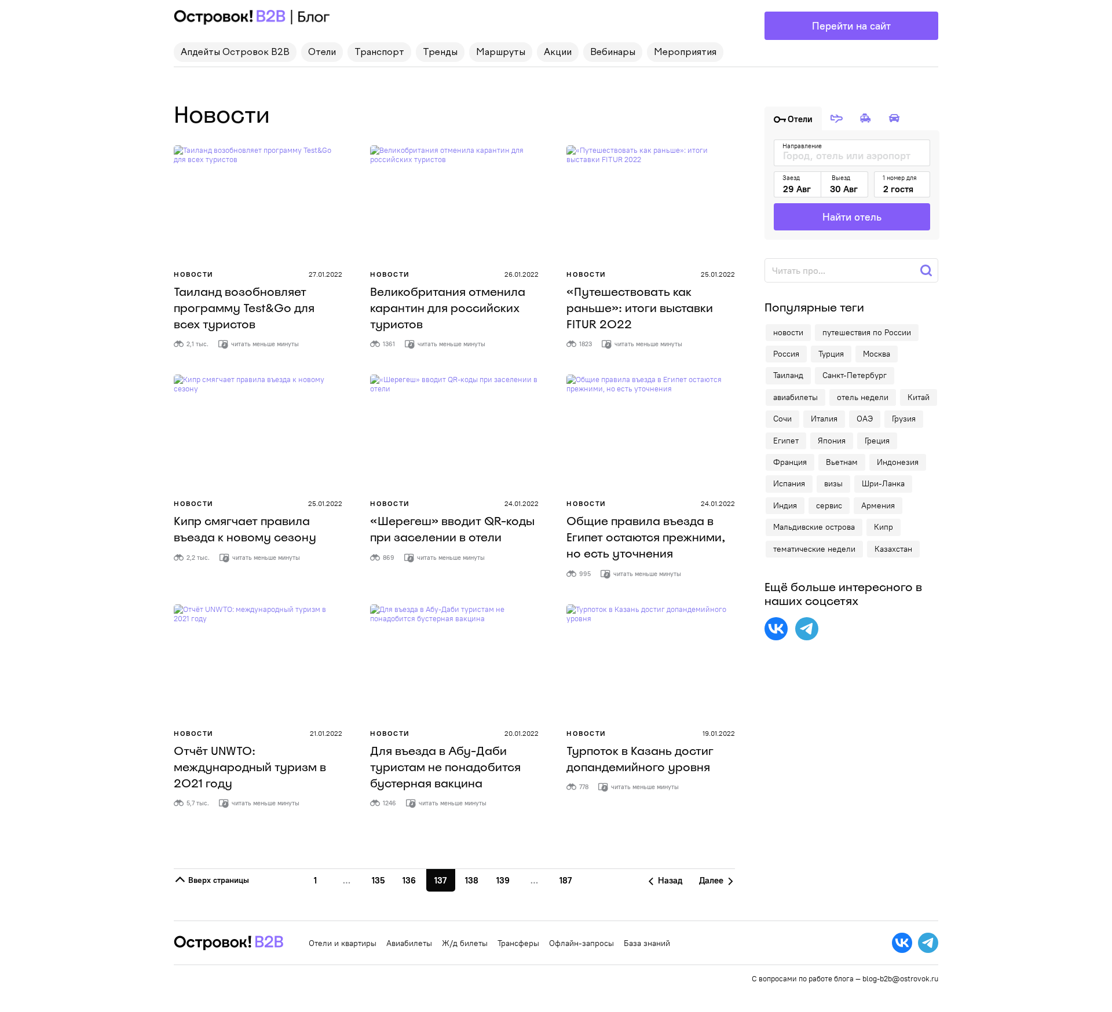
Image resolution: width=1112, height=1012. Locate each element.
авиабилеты (795, 397)
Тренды (440, 52)
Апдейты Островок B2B (235, 52)
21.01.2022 (326, 733)
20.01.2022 (521, 733)
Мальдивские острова (814, 527)
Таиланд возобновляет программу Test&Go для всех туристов (244, 308)
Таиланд (788, 375)
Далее (712, 880)
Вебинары (612, 52)
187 (565, 880)
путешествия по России (866, 332)
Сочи (782, 418)
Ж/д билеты (465, 943)
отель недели (862, 397)
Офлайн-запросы (581, 943)
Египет (786, 440)
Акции (558, 52)
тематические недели (814, 549)
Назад (669, 880)
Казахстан (893, 549)
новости (788, 332)
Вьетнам (842, 462)
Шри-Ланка (883, 483)
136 (409, 880)
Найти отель (851, 216)
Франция (790, 462)
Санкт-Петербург (854, 375)
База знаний (647, 943)
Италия (824, 418)
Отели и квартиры (342, 943)
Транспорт (379, 52)
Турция (831, 354)
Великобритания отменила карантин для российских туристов (447, 308)
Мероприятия (685, 52)
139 (503, 880)
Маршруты (500, 52)
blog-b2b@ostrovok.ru (900, 978)
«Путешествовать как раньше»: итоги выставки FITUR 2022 (639, 308)
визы (833, 483)
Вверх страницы (217, 880)
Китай (919, 397)
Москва (876, 354)
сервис (829, 505)
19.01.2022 (719, 733)
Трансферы (518, 943)
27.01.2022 (325, 274)
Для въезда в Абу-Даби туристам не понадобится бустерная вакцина (445, 767)
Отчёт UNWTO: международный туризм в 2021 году (250, 767)
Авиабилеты (409, 943)
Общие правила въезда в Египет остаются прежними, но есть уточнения (646, 537)
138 (471, 880)
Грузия (904, 418)
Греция (877, 440)
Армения (878, 505)
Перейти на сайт (851, 25)
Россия (786, 354)
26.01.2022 (521, 274)
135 (378, 880)
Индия (785, 505)
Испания (789, 483)
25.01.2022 (718, 274)
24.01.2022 (521, 503)
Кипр (883, 527)
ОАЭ (865, 418)
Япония (832, 440)
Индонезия (898, 462)
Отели (322, 52)
